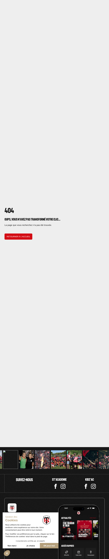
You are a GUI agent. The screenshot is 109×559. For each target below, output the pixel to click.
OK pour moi (49, 546)
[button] (7, 553)
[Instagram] (63, 486)
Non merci (12, 546)
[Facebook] (55, 486)
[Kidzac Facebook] (85, 486)
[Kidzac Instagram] (93, 486)
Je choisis (30, 546)
